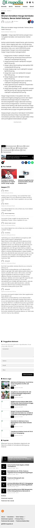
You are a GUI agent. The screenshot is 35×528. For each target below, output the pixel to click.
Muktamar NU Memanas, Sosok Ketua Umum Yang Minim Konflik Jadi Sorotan (22, 383)
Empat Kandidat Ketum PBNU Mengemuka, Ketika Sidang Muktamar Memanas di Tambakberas (20, 490)
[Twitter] (26, 162)
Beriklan (3, 496)
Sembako (17, 150)
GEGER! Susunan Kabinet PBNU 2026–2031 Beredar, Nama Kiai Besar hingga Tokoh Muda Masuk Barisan (22, 403)
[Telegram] (29, 162)
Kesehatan (21, 176)
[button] (27, 2)
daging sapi (6, 148)
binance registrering (9, 213)
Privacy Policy (19, 519)
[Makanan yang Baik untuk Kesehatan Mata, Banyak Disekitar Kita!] (26, 174)
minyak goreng (7, 150)
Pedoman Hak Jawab (7, 521)
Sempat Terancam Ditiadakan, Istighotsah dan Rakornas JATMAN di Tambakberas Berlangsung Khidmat (22, 412)
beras (21, 146)
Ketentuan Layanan (7, 498)
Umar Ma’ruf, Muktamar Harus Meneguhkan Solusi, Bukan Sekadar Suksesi (21, 422)
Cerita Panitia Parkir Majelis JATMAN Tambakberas (18, 465)
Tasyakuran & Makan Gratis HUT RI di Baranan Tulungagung (22, 432)
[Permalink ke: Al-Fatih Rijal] (3, 21)
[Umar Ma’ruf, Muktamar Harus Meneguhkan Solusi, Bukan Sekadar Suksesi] (5, 424)
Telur (24, 150)
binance (6, 190)
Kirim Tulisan (20, 517)
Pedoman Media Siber (22, 521)
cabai (27, 146)
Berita (3, 13)
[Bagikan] (32, 22)
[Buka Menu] (30, 2)
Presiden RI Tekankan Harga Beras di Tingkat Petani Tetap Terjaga (8, 181)
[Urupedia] (12, 2)
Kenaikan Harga (23, 148)
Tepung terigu (7, 152)
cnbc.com (11, 48)
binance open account (10, 223)
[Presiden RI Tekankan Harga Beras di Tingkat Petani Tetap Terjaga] (9, 174)
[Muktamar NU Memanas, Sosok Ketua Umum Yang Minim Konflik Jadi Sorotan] (5, 385)
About (3, 517)
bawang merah (12, 146)
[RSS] (2, 511)
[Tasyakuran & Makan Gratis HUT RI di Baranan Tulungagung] (5, 434)
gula (14, 148)
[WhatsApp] (32, 162)
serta (3, 119)
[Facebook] (22, 162)
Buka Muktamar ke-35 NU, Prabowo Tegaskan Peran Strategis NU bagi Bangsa (20, 471)
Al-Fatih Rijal (8, 21)
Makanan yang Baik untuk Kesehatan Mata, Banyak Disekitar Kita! (25, 181)
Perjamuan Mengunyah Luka (15, 478)
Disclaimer (10, 517)
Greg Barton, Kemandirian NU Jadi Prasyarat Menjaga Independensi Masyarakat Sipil (21, 393)
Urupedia (4, 35)
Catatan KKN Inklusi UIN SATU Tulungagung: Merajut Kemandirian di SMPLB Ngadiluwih (20, 484)
